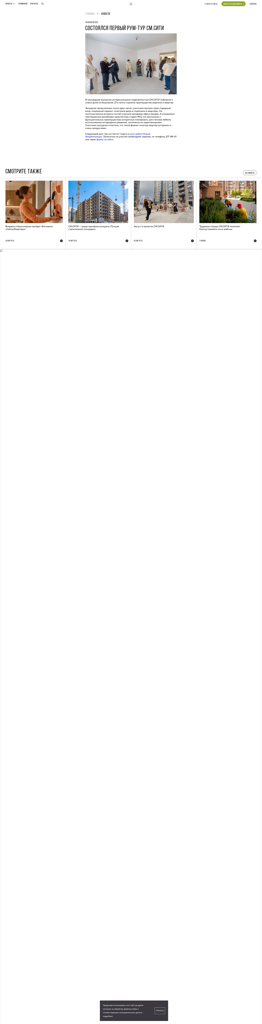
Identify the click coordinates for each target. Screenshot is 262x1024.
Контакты (34, 4)
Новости (105, 14)
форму (100, 139)
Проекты (8, 4)
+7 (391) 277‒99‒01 (210, 4)
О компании (22, 4)
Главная (90, 14)
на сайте (108, 139)
